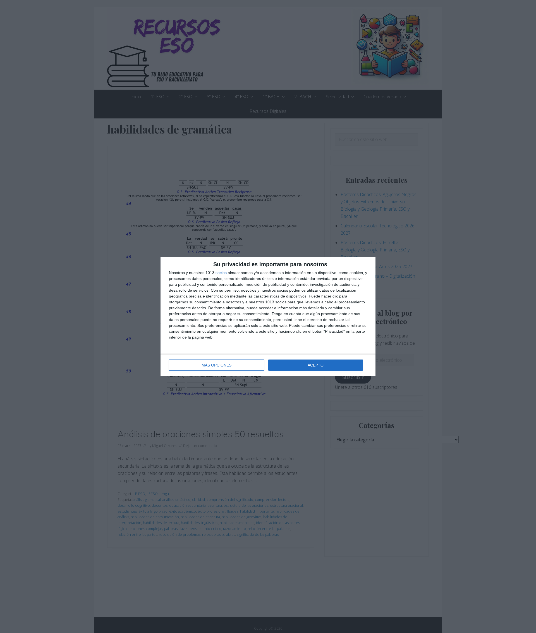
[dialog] (268, 316)
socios (221, 273)
